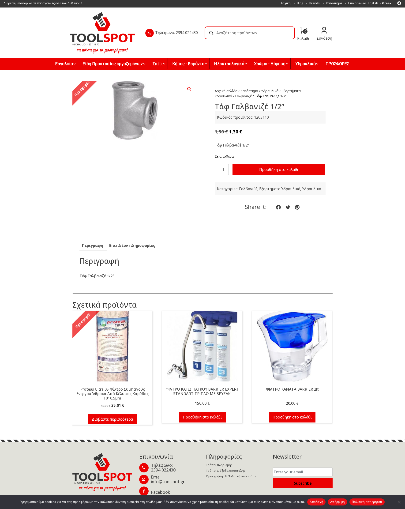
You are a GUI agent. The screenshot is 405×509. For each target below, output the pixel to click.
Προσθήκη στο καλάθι (278, 169)
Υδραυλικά (269, 90)
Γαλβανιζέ (243, 96)
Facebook (160, 492)
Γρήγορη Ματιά (112, 349)
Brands (314, 3)
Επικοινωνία (357, 3)
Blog (300, 3)
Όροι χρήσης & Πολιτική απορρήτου (232, 476)
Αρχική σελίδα (226, 90)
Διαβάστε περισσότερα (112, 419)
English (373, 3)
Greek (386, 3)
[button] (189, 89)
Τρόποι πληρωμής (219, 465)
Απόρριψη (337, 502)
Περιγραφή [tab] (92, 245)
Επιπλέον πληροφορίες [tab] (132, 245)
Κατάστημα (334, 3)
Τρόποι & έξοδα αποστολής (225, 470)
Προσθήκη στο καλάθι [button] (202, 417)
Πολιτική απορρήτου (367, 502)
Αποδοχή (316, 502)
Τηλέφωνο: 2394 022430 (176, 32)
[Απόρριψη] (399, 502)
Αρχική (286, 3)
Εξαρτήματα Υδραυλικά (279, 188)
